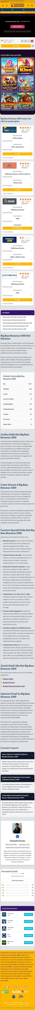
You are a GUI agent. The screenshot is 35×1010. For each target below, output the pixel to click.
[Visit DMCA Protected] (5, 991)
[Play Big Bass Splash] (9, 101)
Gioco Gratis (17, 26)
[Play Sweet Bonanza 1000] (9, 66)
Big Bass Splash (8, 679)
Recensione (28, 914)
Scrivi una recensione (17, 880)
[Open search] (32, 5)
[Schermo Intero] (22, 41)
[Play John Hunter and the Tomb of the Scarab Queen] (9, 84)
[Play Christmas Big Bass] (26, 84)
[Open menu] (3, 5)
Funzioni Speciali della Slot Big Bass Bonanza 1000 (17, 323)
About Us (6, 1002)
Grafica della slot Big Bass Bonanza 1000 (14, 317)
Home (3, 12)
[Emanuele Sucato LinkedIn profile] (17, 836)
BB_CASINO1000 (17, 228)
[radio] (2, 40)
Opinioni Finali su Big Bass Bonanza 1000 (14, 329)
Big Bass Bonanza (9, 682)
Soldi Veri (16, 46)
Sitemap (27, 1002)
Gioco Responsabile (12, 1004)
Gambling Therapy (23, 1004)
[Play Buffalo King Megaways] (26, 66)
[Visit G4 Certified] (13, 996)
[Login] (6, 5)
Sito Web (17, 154)
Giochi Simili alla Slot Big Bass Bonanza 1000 (15, 326)
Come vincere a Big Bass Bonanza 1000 (14, 320)
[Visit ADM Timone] (7, 986)
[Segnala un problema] (32, 41)
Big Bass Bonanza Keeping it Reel (14, 686)
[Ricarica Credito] (25, 41)
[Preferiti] (28, 5)
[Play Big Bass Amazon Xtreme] (26, 101)
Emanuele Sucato (17, 841)
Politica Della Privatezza (16, 1002)
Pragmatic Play (26, 21)
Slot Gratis (9, 12)
